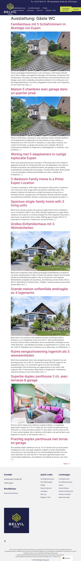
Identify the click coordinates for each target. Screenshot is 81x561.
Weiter (66, 464)
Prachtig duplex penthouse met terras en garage (39, 441)
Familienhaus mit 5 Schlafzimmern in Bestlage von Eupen (38, 26)
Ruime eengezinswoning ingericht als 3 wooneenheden (40, 353)
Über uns (40, 10)
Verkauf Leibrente (18, 10)
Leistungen (30, 10)
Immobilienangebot (34, 8)
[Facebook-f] (5, 541)
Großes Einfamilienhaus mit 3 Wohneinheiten (32, 226)
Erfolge (45, 8)
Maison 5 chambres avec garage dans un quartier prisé (39, 91)
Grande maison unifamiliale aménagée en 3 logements (39, 291)
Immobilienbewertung (18, 8)
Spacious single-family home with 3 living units (37, 203)
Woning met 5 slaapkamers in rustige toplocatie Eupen (38, 156)
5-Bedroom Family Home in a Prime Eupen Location (37, 181)
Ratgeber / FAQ (51, 10)
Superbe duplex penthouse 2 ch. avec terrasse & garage (39, 378)
